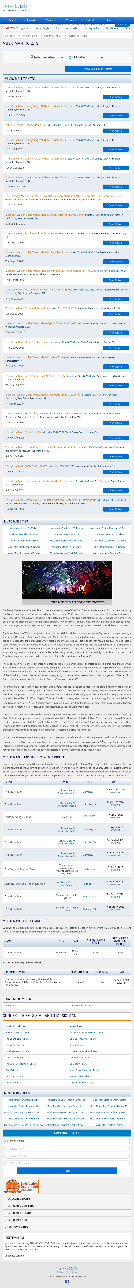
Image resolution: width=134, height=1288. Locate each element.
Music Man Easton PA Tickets (67, 534)
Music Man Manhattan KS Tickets (24, 546)
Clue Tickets (11, 1070)
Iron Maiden (56, 28)
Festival (89, 20)
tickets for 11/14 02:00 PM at (65, 482)
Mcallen (88, 883)
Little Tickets (11, 1082)
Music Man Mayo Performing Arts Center (67, 1112)
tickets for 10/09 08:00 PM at (60, 359)
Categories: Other (18, 1220)
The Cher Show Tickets (17, 1038)
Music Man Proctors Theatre (109, 1124)
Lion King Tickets (14, 1076)
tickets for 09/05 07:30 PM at (62, 160)
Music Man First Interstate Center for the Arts (67, 1106)
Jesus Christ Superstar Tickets (85, 1070)
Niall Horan (96, 28)
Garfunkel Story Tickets (17, 1032)
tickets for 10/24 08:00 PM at (65, 448)
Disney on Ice (76, 28)
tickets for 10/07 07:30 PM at (65, 325)
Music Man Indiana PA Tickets (23, 540)
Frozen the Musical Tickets (83, 1051)
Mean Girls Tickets (14, 1057)
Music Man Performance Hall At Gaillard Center (24, 1124)
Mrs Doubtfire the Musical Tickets (87, 1032)
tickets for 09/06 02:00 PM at (62, 179)
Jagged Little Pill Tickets (82, 1082)
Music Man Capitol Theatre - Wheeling (66, 1099)
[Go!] (123, 23)
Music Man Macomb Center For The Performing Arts (24, 1112)
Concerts (31, 20)
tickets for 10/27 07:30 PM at (59, 466)
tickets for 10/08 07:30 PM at (59, 342)
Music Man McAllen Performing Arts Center (110, 1112)
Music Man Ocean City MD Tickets (66, 553)
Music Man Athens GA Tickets (23, 528)
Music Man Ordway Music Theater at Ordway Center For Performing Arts (110, 1118)
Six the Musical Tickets (17, 1051)
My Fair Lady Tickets (80, 1076)
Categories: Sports (19, 1198)
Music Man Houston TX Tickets (109, 534)
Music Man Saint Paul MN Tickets (109, 553)
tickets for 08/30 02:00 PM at (62, 89)
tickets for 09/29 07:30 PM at (63, 253)
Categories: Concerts (21, 1205)
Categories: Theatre (20, 1213)
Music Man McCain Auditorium (24, 1118)
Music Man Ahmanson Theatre (24, 1099)
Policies (82, 1276)
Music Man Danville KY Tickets (23, 534)
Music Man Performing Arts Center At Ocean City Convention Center (67, 1124)
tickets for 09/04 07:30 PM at (62, 141)
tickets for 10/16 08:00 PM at (61, 396)
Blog (108, 20)
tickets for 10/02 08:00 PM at (66, 291)
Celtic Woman (116, 28)
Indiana (88, 869)
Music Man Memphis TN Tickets (109, 546)
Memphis (87, 791)
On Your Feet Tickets (80, 1057)
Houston (87, 896)
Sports (12, 20)
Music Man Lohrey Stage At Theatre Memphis (110, 1106)
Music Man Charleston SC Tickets (66, 528)
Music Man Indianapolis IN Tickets (66, 540)
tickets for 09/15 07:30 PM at (65, 235)
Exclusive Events (18, 1227)
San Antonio (89, 815)
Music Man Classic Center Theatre (109, 1099)
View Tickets (115, 97)
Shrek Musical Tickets (16, 1026)
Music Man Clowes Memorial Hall (24, 1106)
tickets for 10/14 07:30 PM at (65, 377)
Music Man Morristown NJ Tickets (24, 553)
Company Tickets (78, 1063)
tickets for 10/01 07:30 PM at (65, 272)
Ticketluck (25, 7)
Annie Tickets (76, 1026)
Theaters (50, 20)
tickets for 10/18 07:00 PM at (63, 415)
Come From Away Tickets (83, 1038)
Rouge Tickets (12, 1005)
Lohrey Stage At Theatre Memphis (67, 792)
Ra (41, 28)
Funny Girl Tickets (14, 1045)
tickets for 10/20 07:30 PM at (51, 432)
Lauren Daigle (26, 28)
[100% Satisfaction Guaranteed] (21, 1186)
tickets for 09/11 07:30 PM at (64, 197)
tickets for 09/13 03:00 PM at (64, 216)
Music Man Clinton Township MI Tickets (109, 528)
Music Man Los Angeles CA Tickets (109, 540)
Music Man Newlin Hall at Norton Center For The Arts (67, 1118)
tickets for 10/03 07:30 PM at (62, 308)
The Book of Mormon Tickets (20, 1063)
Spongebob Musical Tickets (84, 1005)
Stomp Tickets (77, 1045)
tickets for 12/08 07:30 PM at (65, 501)
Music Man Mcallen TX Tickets (66, 546)
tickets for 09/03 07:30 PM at (62, 107)
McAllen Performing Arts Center (67, 884)
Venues (70, 20)
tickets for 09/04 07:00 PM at (55, 124)
